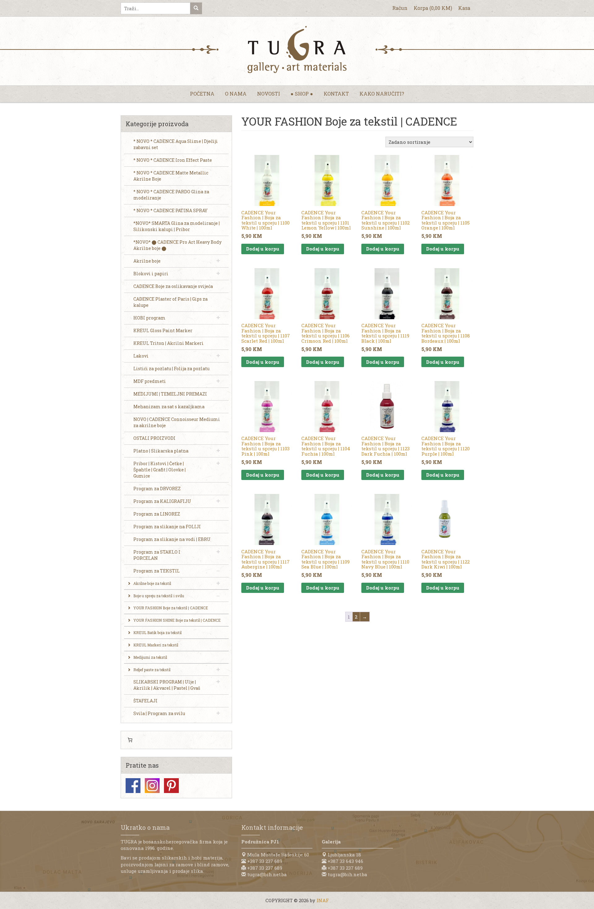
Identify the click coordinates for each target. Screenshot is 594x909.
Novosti (268, 93)
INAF (322, 900)
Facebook (133, 785)
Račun (399, 8)
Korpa (433, 8)
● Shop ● (302, 93)
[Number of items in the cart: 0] (130, 740)
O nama (236, 93)
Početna (202, 93)
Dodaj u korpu (262, 249)
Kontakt (336, 93)
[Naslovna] (297, 49)
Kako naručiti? (381, 93)
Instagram (152, 785)
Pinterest (171, 785)
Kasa (464, 8)
